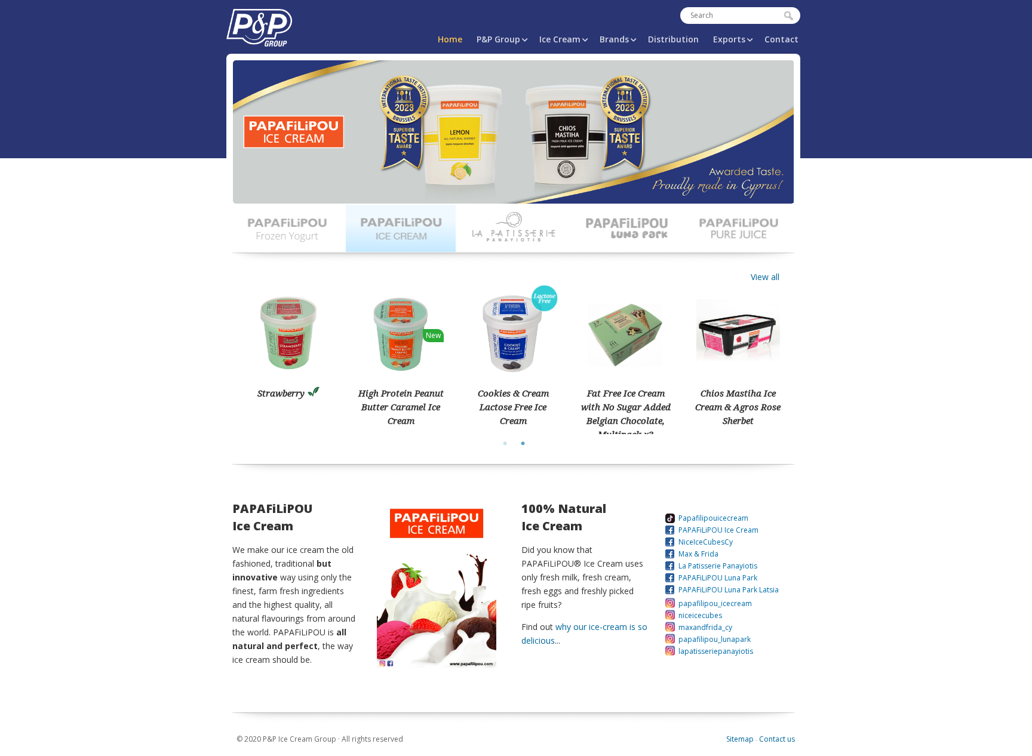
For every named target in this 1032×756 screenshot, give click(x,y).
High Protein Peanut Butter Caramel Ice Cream (401, 406)
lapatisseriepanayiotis (715, 651)
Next (245, 146)
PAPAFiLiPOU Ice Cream (718, 530)
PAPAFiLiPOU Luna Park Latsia (728, 590)
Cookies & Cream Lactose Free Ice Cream (513, 406)
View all (765, 276)
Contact (781, 39)
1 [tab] (505, 443)
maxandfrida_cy (705, 627)
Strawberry (281, 393)
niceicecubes (700, 615)
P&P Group (498, 39)
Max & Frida (698, 554)
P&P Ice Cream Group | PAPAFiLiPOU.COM (259, 25)
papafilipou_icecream (715, 603)
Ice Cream (559, 39)
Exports (729, 39)
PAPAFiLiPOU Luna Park (717, 578)
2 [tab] (523, 443)
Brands (614, 39)
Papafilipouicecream (713, 518)
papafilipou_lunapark (714, 639)
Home (450, 39)
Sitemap (740, 739)
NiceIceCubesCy (705, 542)
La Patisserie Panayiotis (717, 566)
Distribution (673, 39)
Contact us (777, 739)
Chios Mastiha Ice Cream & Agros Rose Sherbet (738, 406)
